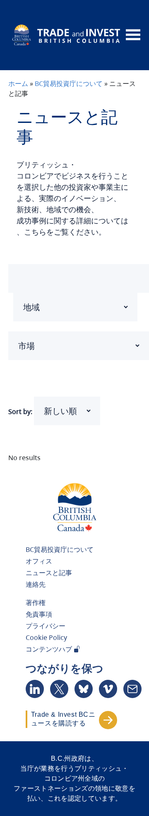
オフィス (39, 561)
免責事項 (39, 614)
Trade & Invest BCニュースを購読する (63, 719)
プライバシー (45, 625)
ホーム (18, 83)
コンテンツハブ (50, 649)
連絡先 (36, 584)
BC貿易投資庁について (69, 83)
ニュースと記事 (49, 572)
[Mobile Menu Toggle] (133, 35)
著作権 (36, 602)
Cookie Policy (46, 637)
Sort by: (20, 411)
